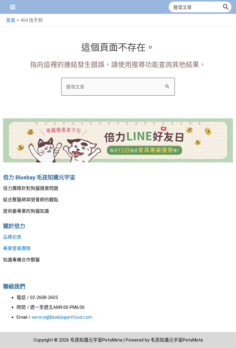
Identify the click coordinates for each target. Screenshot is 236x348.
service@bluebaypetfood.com (62, 317)
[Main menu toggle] (12, 7)
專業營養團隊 (17, 248)
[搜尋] (226, 7)
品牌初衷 (12, 237)
